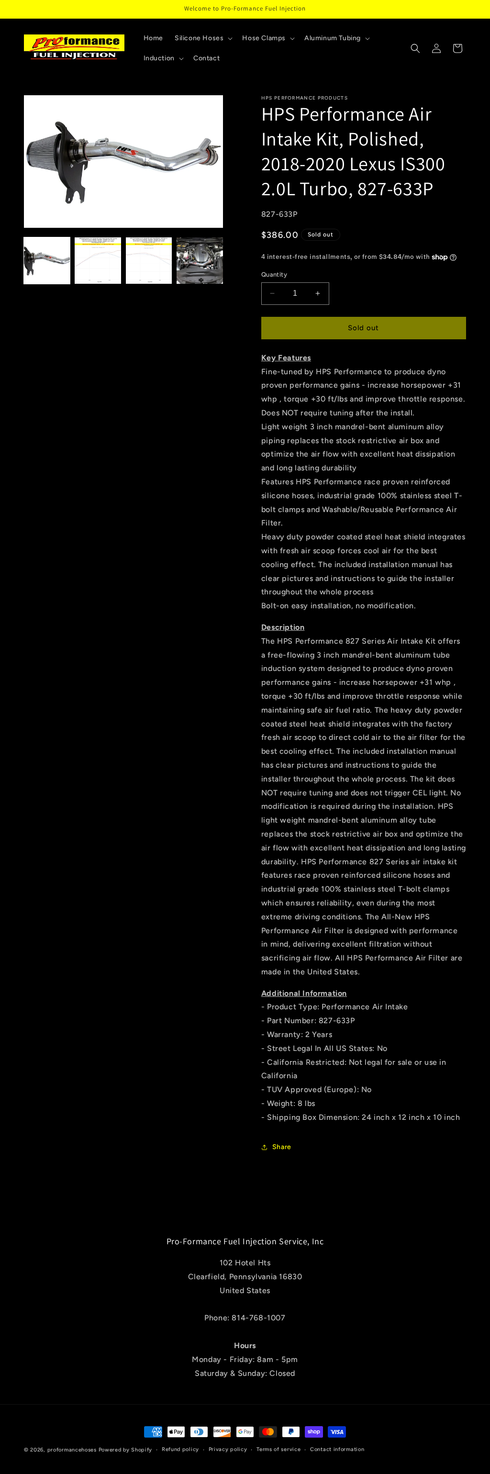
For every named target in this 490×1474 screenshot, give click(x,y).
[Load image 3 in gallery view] (149, 260)
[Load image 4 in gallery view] (200, 260)
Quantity (274, 274)
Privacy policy (228, 1449)
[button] (202, 38)
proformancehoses (72, 1450)
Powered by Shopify (126, 1450)
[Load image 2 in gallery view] (98, 260)
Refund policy (180, 1449)
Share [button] (281, 1147)
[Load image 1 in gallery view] (47, 260)
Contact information (337, 1449)
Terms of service (278, 1449)
